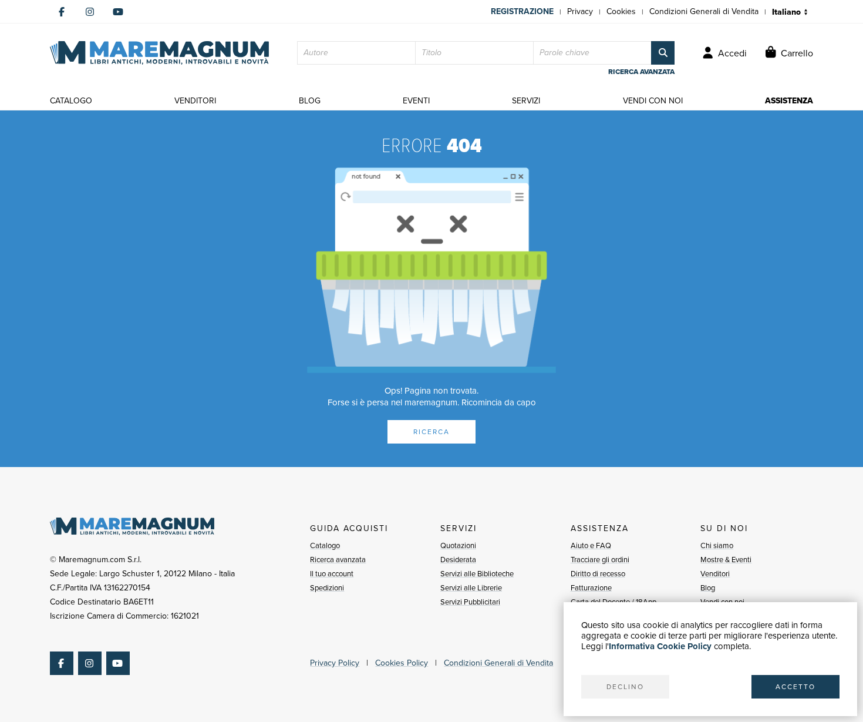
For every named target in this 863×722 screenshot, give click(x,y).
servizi (526, 101)
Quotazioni (458, 545)
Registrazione (522, 11)
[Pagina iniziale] (159, 53)
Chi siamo (716, 545)
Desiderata (458, 559)
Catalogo (325, 545)
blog (310, 101)
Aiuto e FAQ (591, 545)
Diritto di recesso (598, 573)
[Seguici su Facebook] (61, 11)
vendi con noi (653, 101)
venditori (195, 101)
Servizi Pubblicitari (470, 601)
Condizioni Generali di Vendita (704, 11)
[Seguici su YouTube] (118, 11)
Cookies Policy (401, 663)
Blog (707, 587)
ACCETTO (795, 686)
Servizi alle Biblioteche (477, 573)
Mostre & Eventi (725, 559)
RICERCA (431, 432)
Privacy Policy (334, 663)
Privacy (580, 11)
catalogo (71, 101)
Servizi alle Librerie (471, 587)
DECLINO (625, 686)
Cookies (621, 11)
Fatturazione (591, 587)
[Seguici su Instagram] (90, 11)
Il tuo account (331, 573)
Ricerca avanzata (338, 559)
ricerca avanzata (641, 71)
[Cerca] (663, 53)
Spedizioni (327, 587)
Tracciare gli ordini (600, 559)
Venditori (715, 573)
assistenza (789, 101)
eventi (416, 101)
